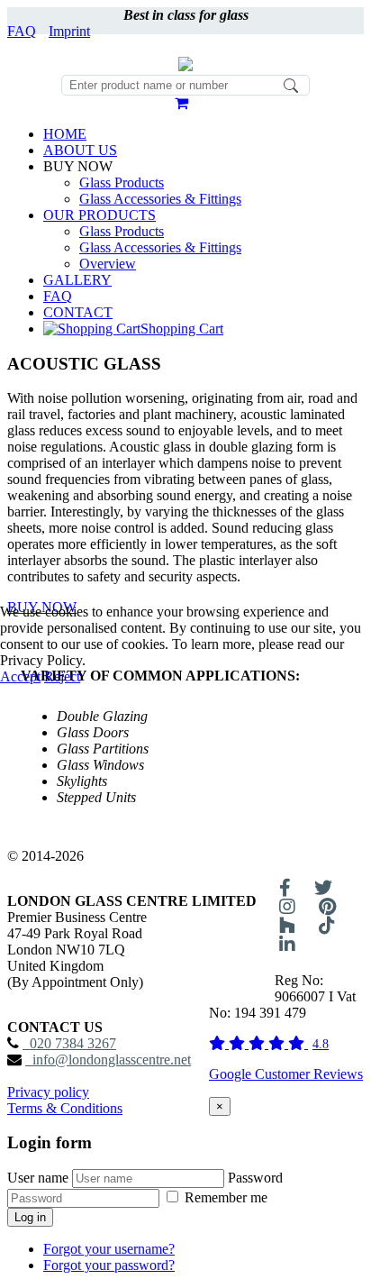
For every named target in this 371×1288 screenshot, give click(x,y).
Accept (20, 676)
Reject (62, 676)
